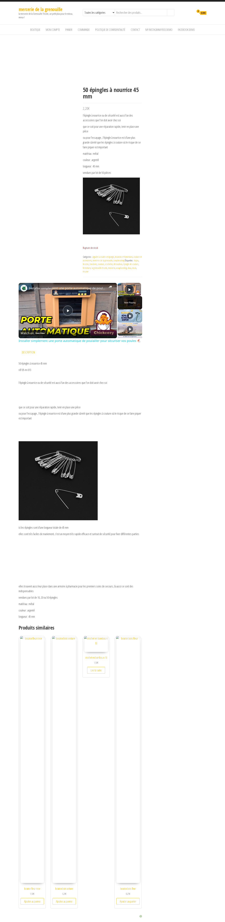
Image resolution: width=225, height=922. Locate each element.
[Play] (130, 316)
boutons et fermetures (124, 256)
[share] (110, 287)
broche (86, 264)
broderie (93, 264)
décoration (117, 264)
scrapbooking (119, 260)
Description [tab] (28, 352)
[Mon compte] (191, 12)
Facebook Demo (186, 30)
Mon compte (53, 30)
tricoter (86, 271)
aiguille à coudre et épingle (103, 256)
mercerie (111, 267)
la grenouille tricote (99, 267)
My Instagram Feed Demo (158, 30)
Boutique (35, 30)
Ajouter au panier (32, 901)
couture (101, 264)
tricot (134, 267)
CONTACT (135, 30)
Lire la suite (96, 670)
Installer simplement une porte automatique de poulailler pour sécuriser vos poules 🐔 (67, 288)
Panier (68, 30)
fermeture (87, 267)
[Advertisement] (112, 59)
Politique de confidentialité (110, 30)
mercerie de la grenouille (40, 9)
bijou (136, 260)
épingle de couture (130, 264)
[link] (24, 288)
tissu (129, 267)
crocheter (108, 264)
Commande (84, 30)
